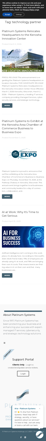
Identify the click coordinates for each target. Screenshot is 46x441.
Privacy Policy (28, 10)
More (7, 105)
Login (23, 373)
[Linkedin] (25, 437)
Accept (7, 15)
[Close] (39, 408)
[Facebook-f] (21, 437)
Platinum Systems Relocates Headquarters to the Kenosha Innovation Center (21, 35)
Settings (19, 15)
